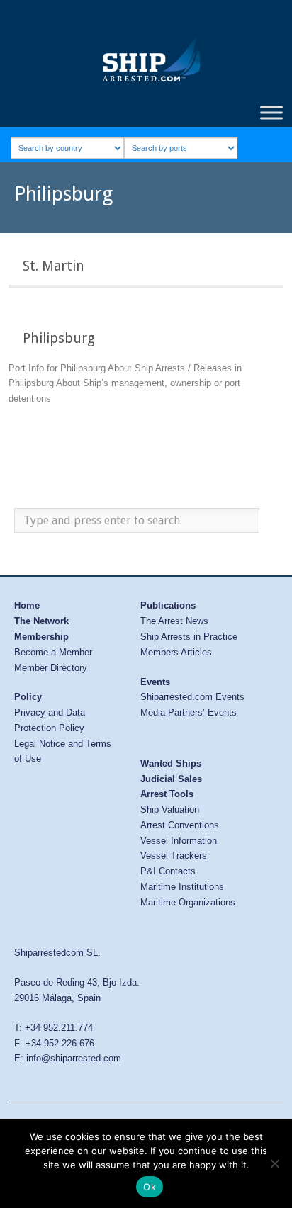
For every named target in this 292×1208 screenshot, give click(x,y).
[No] (274, 1163)
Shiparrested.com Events (192, 697)
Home (27, 605)
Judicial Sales (171, 779)
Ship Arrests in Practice (188, 636)
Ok (149, 1186)
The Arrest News (174, 621)
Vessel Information (178, 840)
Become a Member (53, 652)
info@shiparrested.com (73, 1058)
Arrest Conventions (179, 825)
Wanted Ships (170, 763)
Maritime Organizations (187, 902)
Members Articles (176, 652)
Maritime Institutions (182, 886)
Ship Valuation (169, 809)
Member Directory (50, 667)
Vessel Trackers (173, 855)
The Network (41, 621)
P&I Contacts (168, 871)
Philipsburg (59, 338)
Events (155, 682)
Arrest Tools (166, 794)
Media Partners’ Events (188, 712)
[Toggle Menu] (271, 112)
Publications (168, 605)
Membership (41, 636)
